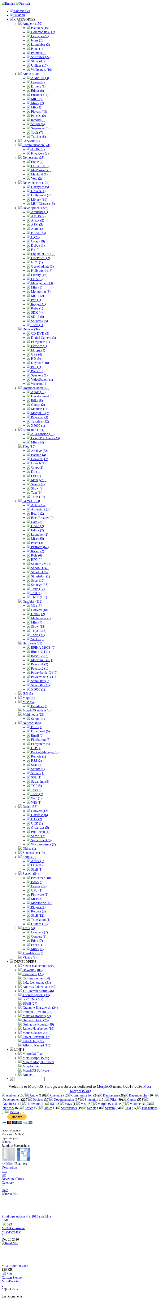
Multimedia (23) (33, 714)
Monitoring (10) (41, 903)
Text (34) (28, 928)
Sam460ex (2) (40, 685)
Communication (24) (36, 145)
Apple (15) (37, 392)
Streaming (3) (39, 781)
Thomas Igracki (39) (36, 995)
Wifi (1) (35, 802)
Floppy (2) (37, 350)
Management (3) (41, 283)
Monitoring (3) (40, 291)
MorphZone (30, 1066)
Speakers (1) (39, 375)
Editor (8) (37, 90)
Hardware (33, 1103)
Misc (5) (36, 287)
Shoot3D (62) (39, 572)
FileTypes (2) (39, 36)
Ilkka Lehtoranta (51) (36, 982)
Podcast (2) (38, 115)
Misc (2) (36, 899)
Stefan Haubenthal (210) (38, 966)
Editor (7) (37, 530)
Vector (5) (37, 639)
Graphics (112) (32, 601)
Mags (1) (28, 698)
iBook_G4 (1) (40, 651)
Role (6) (36, 555)
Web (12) (36, 798)
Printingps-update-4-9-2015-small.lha (26, 1216)
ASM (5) (36, 224)
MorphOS (104, 1086)
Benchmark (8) (40, 878)
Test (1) (35, 790)
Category (8, 1182)
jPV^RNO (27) (32, 999)
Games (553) (31, 501)
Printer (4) (37, 371)
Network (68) (31, 723)
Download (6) (40, 731)
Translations (149, 1108)
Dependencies (138, 1095)
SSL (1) (35, 777)
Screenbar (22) (40, 57)
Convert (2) (38, 82)
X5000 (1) (37, 425)
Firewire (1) (38, 346)
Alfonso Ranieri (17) (36, 1045)
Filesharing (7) (40, 739)
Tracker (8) (38, 136)
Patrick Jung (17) (33, 1041)
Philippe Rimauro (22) (37, 1012)
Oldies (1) (29, 848)
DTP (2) (36, 819)
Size (4, 1171)
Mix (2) (35, 107)
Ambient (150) (32, 23)
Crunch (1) (37, 463)
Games (131, 1099)
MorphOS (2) (39, 413)
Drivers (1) (37, 86)
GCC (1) (36, 262)
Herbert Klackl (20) (35, 1020)
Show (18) (37, 626)
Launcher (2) (39, 534)
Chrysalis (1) (31, 141)
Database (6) (39, 815)
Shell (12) (37, 915)
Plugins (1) (37, 907)
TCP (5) (36, 785)
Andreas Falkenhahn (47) (39, 986)
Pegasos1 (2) (39, 664)
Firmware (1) (39, 894)
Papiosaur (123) (33, 974)
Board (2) (37, 513)
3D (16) (36, 605)
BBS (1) (36, 727)
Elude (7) (36, 162)
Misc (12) (37, 103)
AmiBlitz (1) (39, 212)
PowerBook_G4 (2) (43, 672)
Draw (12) (37, 614)
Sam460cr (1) (39, 681)
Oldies (48, 1108)
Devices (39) (31, 329)
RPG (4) (36, 559)
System (110, 1108)
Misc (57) (28, 702)
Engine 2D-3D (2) (42, 254)
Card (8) (36, 522)
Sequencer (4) (39, 128)
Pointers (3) (38, 53)
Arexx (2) (37, 220)
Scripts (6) (37, 124)
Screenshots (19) (33, 852)
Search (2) (37, 484)
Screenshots (69, 1108)
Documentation (64, 1099)
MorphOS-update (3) (36, 710)
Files (113, 1099)
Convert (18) (39, 610)
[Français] (23, 3)
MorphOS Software (35, 1070)
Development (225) (35, 208)
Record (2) (37, 120)
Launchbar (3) (40, 44)
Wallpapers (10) (41, 69)
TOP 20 (19, 15)
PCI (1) (35, 367)
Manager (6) (38, 480)
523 (9, 1224)
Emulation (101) (33, 430)
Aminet (27, 1074)
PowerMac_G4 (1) (43, 677)
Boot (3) (36, 882)
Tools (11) (37, 325)
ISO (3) (27, 693)
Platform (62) (39, 547)
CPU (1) (36, 890)
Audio (34, 1095)
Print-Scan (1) (39, 832)
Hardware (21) (32, 643)
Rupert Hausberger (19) (38, 1028)
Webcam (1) (38, 383)
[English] (8, 3)
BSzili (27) (29, 1003)
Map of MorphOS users (38, 1062)
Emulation (91, 1099)
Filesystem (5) (40, 744)
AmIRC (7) (38, 149)
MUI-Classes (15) (42, 203)
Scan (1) (36, 765)
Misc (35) (37, 538)
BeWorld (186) (32, 970)
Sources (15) (39, 321)
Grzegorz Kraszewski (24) (40, 1007)
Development (11, 1099)
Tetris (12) (37, 589)
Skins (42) (37, 61)
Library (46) (38, 275)
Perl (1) (35, 300)
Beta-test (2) (38, 706)
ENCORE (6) (39, 166)
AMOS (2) (37, 216)
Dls (4, 1175)
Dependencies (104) (35, 182)
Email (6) (36, 735)
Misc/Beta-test (11, 1232)
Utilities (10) (39, 924)
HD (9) (35, 358)
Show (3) (36, 488)
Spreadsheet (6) (41, 840)
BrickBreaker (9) (41, 517)
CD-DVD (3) (39, 333)
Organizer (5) (39, 827)
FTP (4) (35, 748)
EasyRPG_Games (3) (45, 438)
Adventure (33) (40, 509)
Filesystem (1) (40, 342)
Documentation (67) (35, 388)
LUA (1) (36, 865)
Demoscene (110, 1095)
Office (29, 1108)
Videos (14, 1112)
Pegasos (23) (39, 417)
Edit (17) (36, 940)
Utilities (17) (39, 65)
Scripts (91, 1108)
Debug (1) (37, 245)
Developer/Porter (13, 1178)
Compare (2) (39, 932)
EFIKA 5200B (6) (42, 647)
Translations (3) (32, 953)
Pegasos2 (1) (39, 668)
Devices (37, 1099)
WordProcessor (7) (43, 844)
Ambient (11, 1095)
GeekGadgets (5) (42, 266)
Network (8, 1108)
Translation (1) (40, 919)
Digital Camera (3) (43, 337)
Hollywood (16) (41, 270)
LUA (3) (36, 279)
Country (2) (38, 886)
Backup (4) (38, 455)
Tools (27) (37, 635)
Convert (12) (39, 811)
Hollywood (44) (41, 195)
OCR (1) (36, 823)
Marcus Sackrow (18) (36, 1033)
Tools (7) (36, 132)
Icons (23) (37, 40)
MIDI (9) (36, 99)
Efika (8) (36, 400)
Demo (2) (37, 526)
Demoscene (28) (33, 157)
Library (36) (38, 199)
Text (128, 1108)
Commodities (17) (42, 32)
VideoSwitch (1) (41, 379)
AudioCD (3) (39, 78)
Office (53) (29, 806)
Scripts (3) (29, 857)
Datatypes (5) (39, 187)
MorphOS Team (33, 1053)
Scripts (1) (37, 718)
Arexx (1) (37, 861)
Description (9, 1167)
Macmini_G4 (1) (41, 660)
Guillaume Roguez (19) (38, 1024)
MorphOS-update (109, 1103)
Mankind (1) (39, 174)
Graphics (8, 1103)
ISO (53, 1103)
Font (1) (36, 945)
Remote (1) (38, 756)
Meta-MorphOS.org (35, 1058)
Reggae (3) (38, 911)
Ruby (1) (36, 308)
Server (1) (37, 773)
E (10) (34, 249)
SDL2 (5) (37, 316)
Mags (68, 1103)
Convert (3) (38, 936)
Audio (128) (30, 74)
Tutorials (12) (39, 421)
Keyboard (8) (39, 363)
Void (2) (36, 178)
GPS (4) (36, 354)
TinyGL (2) (38, 631)
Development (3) (41, 396)
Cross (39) (37, 241)
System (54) (30, 873)
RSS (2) (36, 760)
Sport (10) (37, 580)
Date (5, 1190)
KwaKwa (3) (39, 153)
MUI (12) (37, 296)
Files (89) (28, 446)
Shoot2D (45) (39, 568)
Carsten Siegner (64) (36, 978)
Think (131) (38, 597)
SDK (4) (36, 312)
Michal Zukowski (13, 1228)
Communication (81, 1095)
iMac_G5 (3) (39, 656)
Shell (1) (36, 869)
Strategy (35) (39, 584)
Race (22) (37, 551)
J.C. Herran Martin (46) (38, 991)
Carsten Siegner (12, 1277)
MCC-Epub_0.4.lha (15, 1266)
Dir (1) (35, 471)
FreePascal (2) (40, 258)
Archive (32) (39, 450)
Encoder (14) (39, 95)
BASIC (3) (38, 233)
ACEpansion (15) (42, 434)
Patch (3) (36, 543)
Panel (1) (36, 48)
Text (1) (36, 492)
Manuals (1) (38, 409)
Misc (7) (36, 622)
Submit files (21, 11)
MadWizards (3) (41, 170)
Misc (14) (37, 442)
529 (9, 1274)
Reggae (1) (38, 304)
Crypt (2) (36, 467)
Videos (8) (29, 957)
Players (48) (38, 111)
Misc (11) (37, 949)
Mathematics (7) (41, 618)
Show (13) (37, 836)
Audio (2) (37, 229)
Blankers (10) (39, 28)
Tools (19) (37, 497)
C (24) (35, 237)
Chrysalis (56, 1095)
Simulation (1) (40, 576)
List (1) (35, 476)
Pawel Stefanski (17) (36, 1037)
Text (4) (36, 593)
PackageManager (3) (44, 752)
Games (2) (37, 404)
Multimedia (137, 1103)
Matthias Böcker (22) (36, 1016)
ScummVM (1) (40, 564)
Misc (83, 1103)
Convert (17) (39, 459)
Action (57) (38, 505)
